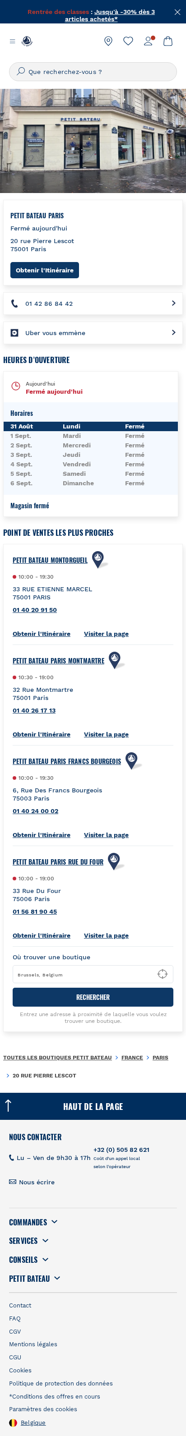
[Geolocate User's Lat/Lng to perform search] (162, 974)
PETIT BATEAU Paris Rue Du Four (58, 862)
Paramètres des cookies (43, 1409)
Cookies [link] (20, 1370)
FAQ (15, 1318)
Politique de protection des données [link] (61, 1383)
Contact (20, 1305)
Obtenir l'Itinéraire (47, 270)
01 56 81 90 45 (35, 911)
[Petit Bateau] (27, 41)
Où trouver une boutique (51, 957)
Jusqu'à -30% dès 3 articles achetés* (110, 12)
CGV (15, 1331)
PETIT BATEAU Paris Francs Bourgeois (67, 761)
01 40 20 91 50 (35, 609)
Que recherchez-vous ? (65, 71)
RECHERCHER (93, 997)
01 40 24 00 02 (35, 811)
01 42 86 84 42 (49, 303)
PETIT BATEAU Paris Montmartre (58, 661)
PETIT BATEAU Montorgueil (50, 560)
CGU (15, 1357)
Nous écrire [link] (37, 1182)
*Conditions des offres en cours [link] (54, 1396)
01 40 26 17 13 (34, 710)
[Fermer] (177, 11)
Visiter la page (106, 633)
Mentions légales (33, 1344)
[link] (108, 41)
